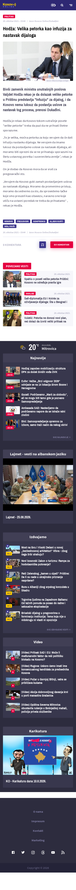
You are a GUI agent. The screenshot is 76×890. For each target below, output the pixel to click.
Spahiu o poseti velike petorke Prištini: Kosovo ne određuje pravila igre (38, 279)
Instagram (33, 852)
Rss (63, 852)
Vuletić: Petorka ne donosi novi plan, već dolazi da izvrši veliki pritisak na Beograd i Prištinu (38, 318)
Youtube (53, 852)
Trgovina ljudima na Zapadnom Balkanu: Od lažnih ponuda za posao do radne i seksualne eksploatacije (38, 603)
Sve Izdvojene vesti (57, 629)
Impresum (38, 821)
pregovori (23, 221)
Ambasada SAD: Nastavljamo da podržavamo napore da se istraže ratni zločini (38, 411)
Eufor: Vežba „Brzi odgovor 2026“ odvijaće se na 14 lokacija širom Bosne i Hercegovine (38, 384)
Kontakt (38, 830)
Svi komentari (61, 244)
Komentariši (42, 244)
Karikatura (38, 731)
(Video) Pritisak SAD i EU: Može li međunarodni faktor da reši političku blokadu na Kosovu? (38, 656)
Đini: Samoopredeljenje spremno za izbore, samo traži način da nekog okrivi (38, 424)
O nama (38, 811)
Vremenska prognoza (53, 5)
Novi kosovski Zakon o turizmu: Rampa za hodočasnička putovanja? (38, 564)
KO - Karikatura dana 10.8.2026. (38, 761)
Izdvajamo (38, 536)
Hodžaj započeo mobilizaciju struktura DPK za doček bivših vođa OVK (38, 371)
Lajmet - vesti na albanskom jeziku (38, 454)
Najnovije (38, 358)
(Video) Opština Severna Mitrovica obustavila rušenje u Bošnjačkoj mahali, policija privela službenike (38, 708)
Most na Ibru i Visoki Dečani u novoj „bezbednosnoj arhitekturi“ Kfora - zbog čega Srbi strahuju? (38, 551)
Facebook (13, 852)
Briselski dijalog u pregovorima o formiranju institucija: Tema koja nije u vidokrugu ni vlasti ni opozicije (38, 616)
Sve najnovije (60, 437)
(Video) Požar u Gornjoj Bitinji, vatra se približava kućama (38, 682)
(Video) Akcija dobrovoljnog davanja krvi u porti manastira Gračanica (38, 695)
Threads (43, 852)
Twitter (23, 852)
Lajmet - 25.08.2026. (38, 491)
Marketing (38, 840)
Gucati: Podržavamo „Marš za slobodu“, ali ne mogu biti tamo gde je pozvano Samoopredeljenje (38, 398)
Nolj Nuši (9, 226)
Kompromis (39, 221)
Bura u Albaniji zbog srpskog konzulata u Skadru (38, 590)
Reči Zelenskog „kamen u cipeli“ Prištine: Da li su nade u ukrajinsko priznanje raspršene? (38, 577)
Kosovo (8, 221)
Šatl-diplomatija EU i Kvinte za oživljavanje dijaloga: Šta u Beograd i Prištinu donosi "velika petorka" (38, 298)
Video (38, 642)
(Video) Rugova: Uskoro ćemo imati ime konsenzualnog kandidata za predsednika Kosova (38, 669)
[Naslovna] (9, 5)
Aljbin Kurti (56, 221)
